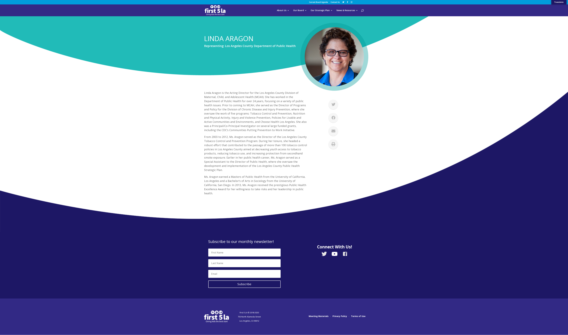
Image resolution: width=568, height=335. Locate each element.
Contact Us (335, 2)
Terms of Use (358, 316)
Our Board (298, 10)
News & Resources (346, 10)
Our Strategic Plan (320, 10)
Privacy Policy (340, 316)
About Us (281, 10)
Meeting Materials (319, 316)
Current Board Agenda (318, 2)
